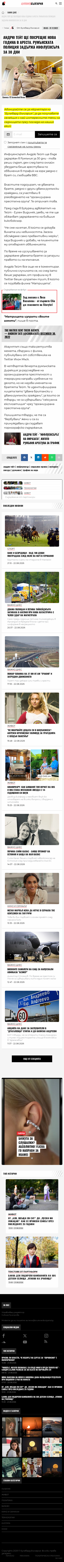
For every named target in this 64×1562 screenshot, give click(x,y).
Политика (7, 1500)
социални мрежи (39, 466)
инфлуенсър (23, 466)
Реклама (24, 1556)
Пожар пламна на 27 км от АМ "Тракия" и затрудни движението (29, 675)
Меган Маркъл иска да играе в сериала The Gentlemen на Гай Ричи (31, 912)
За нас (6, 1305)
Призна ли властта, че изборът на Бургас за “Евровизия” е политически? (29, 1359)
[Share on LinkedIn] (38, 457)
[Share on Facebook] (24, 457)
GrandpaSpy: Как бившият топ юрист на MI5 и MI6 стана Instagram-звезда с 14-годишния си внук (31, 789)
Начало (10, 1556)
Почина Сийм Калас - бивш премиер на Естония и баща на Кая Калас (28, 853)
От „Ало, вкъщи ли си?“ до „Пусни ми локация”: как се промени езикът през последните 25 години (30, 1221)
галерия (6, 1489)
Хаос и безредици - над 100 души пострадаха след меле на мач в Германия (30, 554)
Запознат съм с (27, 144)
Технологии (8, 1517)
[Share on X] (31, 457)
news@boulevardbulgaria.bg (40, 1320)
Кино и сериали (10, 1512)
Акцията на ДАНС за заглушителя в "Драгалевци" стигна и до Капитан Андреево (32, 1030)
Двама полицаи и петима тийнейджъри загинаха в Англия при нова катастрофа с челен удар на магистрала (30, 612)
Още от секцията (32, 1058)
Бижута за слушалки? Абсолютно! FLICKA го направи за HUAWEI (32, 1146)
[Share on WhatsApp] (52, 457)
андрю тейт (9, 466)
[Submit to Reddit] (45, 457)
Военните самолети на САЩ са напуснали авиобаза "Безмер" (30, 971)
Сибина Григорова (10, 1315)
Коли (4, 1529)
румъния (16, 470)
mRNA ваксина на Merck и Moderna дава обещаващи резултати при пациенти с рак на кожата (31, 1378)
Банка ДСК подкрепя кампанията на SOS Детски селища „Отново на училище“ (32, 1277)
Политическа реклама (47, 1556)
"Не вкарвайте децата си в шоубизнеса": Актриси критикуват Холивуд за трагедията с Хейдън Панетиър (31, 733)
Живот (5, 1494)
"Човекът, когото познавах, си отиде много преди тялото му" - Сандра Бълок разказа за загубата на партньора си (31, 1369)
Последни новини (13, 505)
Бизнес (6, 1506)
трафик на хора (30, 470)
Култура (6, 1523)
